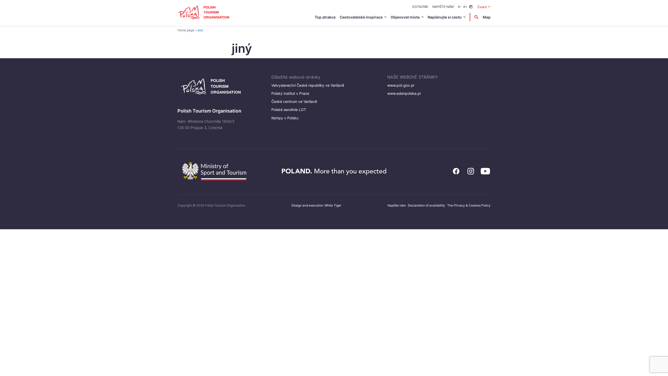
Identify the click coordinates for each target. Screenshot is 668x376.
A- (460, 7)
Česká (484, 7)
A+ (465, 7)
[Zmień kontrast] (471, 7)
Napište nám (443, 7)
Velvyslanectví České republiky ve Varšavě (307, 85)
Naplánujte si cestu (445, 17)
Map (487, 17)
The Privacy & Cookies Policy (469, 205)
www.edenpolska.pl (404, 93)
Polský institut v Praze (290, 93)
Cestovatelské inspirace (361, 17)
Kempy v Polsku (285, 118)
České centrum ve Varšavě (294, 101)
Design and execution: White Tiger (316, 205)
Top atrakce (325, 17)
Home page (185, 30)
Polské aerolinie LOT (288, 109)
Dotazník (420, 7)
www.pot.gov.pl (400, 85)
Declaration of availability (426, 205)
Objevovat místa (405, 17)
